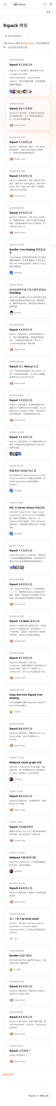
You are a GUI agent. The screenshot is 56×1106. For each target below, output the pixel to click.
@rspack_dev (27, 43)
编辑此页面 (8, 1074)
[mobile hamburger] (50, 4)
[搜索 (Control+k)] (44, 4)
